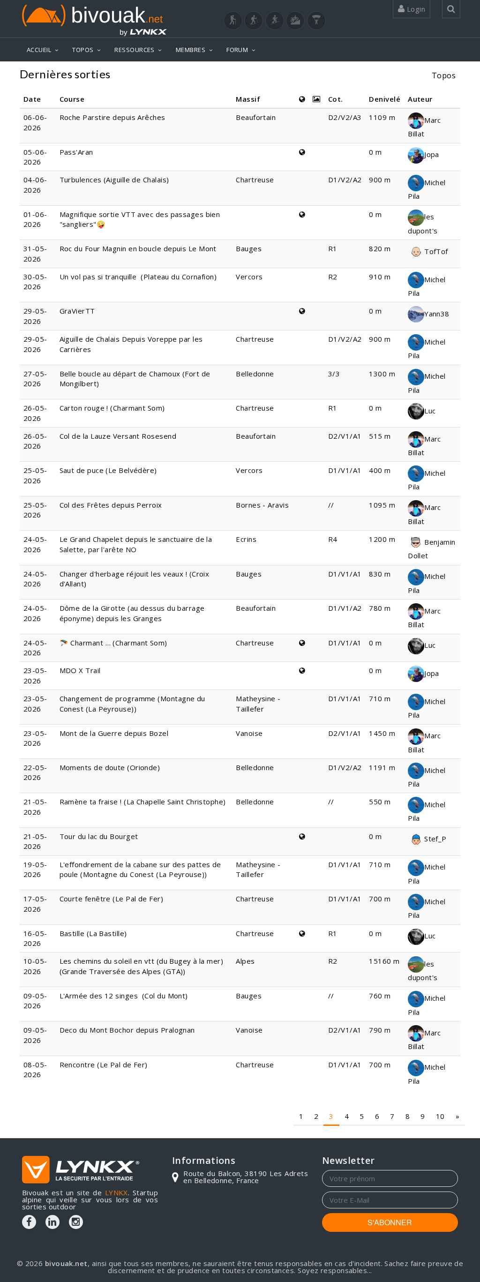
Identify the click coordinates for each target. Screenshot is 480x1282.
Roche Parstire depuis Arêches (112, 117)
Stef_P (435, 838)
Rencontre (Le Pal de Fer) (104, 1064)
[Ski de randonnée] (274, 20)
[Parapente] (316, 20)
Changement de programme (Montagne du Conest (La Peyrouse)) (132, 703)
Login (415, 9)
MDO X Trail (80, 670)
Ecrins (246, 539)
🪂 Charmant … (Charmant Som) (113, 642)
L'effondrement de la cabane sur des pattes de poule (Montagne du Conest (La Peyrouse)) (140, 869)
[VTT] (295, 20)
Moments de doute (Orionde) (110, 767)
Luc (429, 410)
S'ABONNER (390, 1222)
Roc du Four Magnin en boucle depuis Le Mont (138, 248)
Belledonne (255, 373)
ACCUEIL (39, 49)
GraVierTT (77, 310)
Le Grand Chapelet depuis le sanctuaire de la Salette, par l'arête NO (136, 544)
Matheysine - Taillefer (258, 703)
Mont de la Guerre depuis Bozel (114, 733)
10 (440, 1116)
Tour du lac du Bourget (99, 836)
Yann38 (437, 313)
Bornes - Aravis (262, 505)
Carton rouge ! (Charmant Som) (112, 407)
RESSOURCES (134, 49)
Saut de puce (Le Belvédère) (108, 470)
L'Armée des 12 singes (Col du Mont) (124, 995)
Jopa (431, 154)
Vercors (249, 276)
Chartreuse (255, 179)
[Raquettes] (253, 20)
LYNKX (116, 1192)
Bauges (249, 248)
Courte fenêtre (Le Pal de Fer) (112, 898)
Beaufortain (256, 117)
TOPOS (82, 49)
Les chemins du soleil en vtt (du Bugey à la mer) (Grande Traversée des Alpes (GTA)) (142, 965)
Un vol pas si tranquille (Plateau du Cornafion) (138, 276)
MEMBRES (190, 49)
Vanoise (249, 733)
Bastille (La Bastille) (93, 933)
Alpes (245, 961)
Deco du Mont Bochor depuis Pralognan (127, 1030)
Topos (444, 75)
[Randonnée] (233, 20)
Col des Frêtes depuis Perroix (111, 505)
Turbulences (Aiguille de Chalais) (114, 179)
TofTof (436, 251)
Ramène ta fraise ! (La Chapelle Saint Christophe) (143, 801)
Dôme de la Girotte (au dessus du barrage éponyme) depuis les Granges (132, 612)
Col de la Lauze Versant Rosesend (118, 436)
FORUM (237, 49)
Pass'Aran (76, 152)
